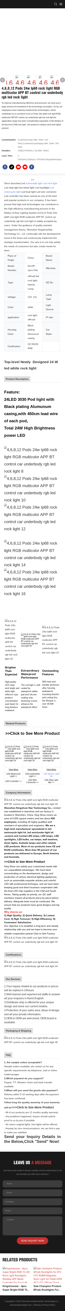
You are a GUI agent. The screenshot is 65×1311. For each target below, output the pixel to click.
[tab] (32, 178)
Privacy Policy (48, 1305)
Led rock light (50, 183)
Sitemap (37, 1305)
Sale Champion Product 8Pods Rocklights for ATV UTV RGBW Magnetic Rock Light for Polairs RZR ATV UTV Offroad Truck (48, 1288)
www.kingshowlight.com (21, 1305)
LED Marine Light (51, 774)
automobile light (34, 183)
